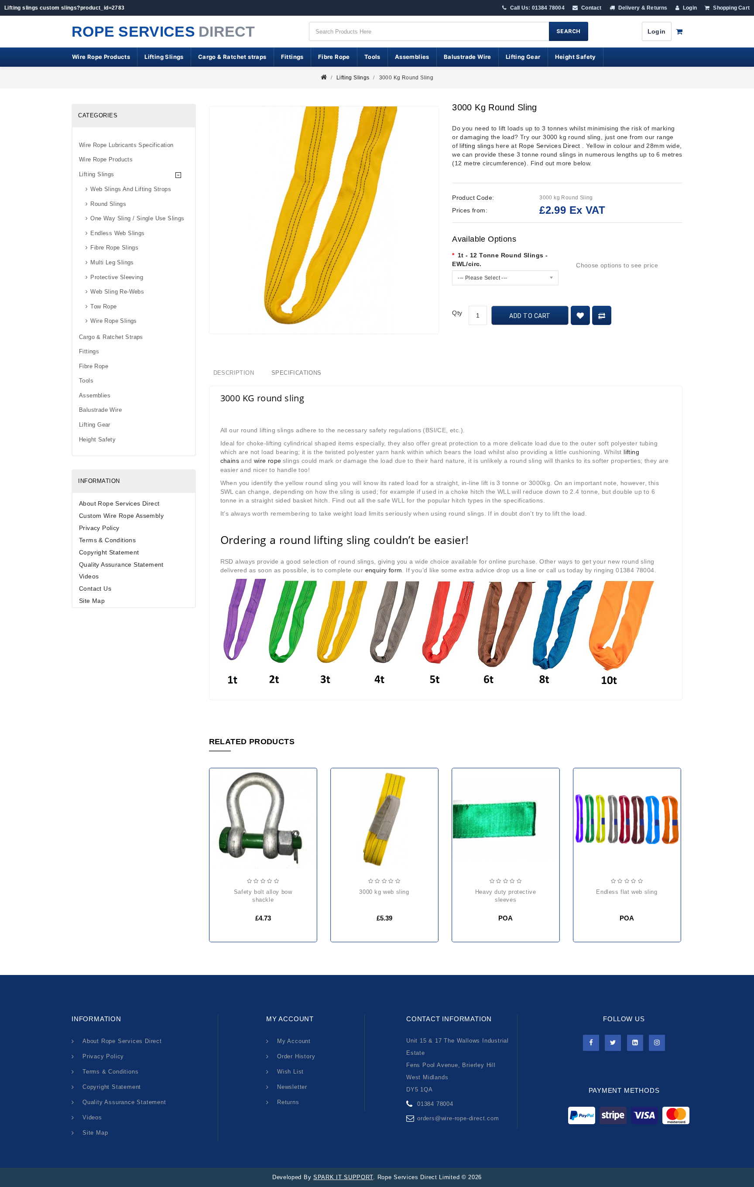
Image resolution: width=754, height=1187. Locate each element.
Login (689, 8)
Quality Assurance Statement (121, 564)
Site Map (92, 600)
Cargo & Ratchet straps (232, 56)
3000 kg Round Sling (406, 78)
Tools (372, 56)
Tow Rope (103, 306)
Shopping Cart (731, 8)
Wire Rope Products (101, 56)
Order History (296, 1056)
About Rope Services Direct (119, 503)
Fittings (292, 56)
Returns (288, 1102)
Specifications (296, 372)
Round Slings (108, 204)
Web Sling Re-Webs (117, 291)
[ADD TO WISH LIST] (580, 315)
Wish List (290, 1071)
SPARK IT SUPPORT (343, 1177)
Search (568, 31)
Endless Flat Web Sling (626, 892)
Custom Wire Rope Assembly (121, 515)
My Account (294, 1041)
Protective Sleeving (116, 277)
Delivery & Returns (642, 8)
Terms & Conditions (107, 540)
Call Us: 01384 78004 (536, 8)
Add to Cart (530, 315)
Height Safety (575, 56)
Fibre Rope (334, 56)
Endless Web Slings (117, 233)
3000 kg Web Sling (384, 892)
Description (233, 372)
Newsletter (292, 1087)
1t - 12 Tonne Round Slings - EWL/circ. (500, 259)
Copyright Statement (109, 552)
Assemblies (412, 56)
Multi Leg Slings (112, 262)
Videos (89, 576)
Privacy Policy (99, 527)
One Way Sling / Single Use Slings (137, 218)
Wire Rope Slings (113, 321)
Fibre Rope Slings (114, 247)
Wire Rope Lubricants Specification (126, 145)
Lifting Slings (164, 56)
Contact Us (95, 588)
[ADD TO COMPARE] (601, 315)
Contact (591, 8)
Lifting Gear (523, 56)
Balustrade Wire (467, 56)
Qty (457, 312)
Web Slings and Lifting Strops (130, 189)
